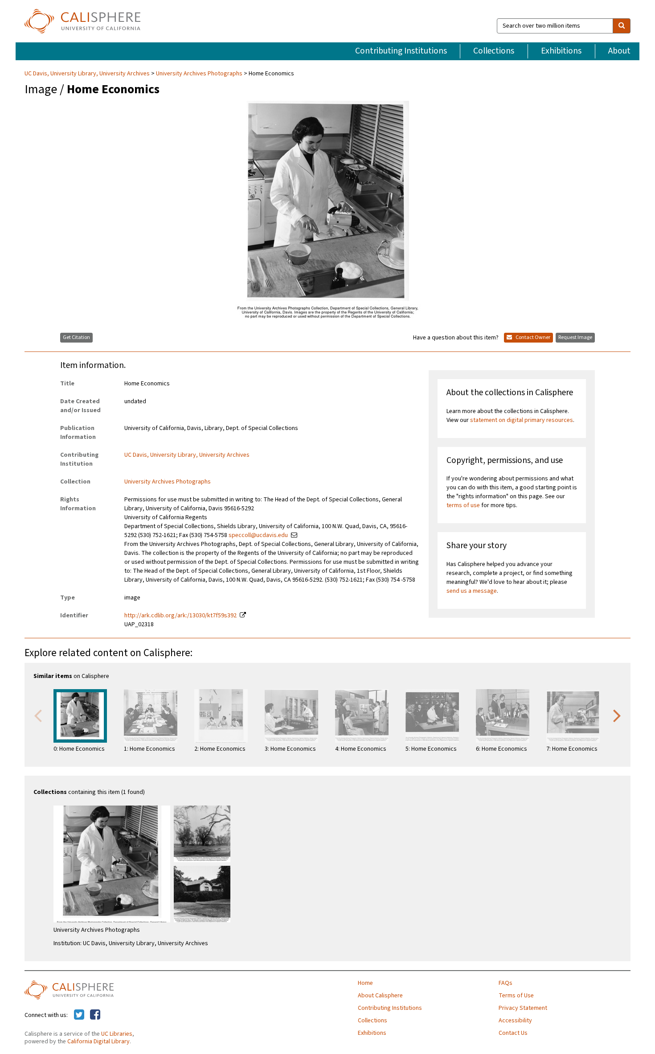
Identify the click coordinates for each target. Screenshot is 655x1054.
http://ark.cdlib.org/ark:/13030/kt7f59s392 (180, 615)
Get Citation (76, 337)
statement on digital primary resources (521, 420)
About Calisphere (380, 995)
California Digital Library (98, 1041)
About (619, 51)
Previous (37, 715)
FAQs (505, 983)
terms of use (463, 505)
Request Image (575, 337)
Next (617, 715)
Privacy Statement (523, 1008)
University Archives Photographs (199, 73)
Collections (493, 51)
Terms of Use (516, 995)
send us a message (471, 591)
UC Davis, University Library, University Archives (88, 73)
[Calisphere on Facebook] (95, 1015)
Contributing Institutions (401, 51)
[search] (621, 25)
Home (365, 983)
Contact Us (513, 1033)
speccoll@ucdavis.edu (258, 535)
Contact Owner (532, 337)
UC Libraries (116, 1033)
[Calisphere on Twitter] (79, 1015)
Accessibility (515, 1020)
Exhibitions (561, 51)
